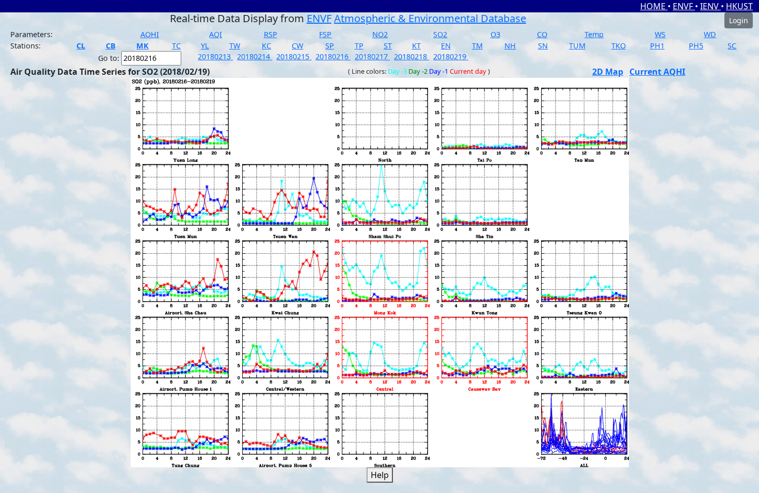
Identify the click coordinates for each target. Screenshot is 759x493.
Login (738, 20)
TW (234, 46)
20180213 (215, 56)
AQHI (149, 34)
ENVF (684, 6)
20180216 (333, 56)
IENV (710, 6)
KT (416, 46)
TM (477, 46)
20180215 (293, 56)
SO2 (440, 34)
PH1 (657, 46)
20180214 (254, 56)
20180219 (450, 56)
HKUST (739, 6)
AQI (215, 34)
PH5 (696, 46)
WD (710, 34)
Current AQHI (657, 71)
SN (543, 46)
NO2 (380, 34)
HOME (654, 6)
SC (732, 46)
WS (660, 34)
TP (359, 46)
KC (266, 46)
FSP (325, 34)
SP (329, 46)
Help (380, 475)
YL (205, 46)
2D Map (607, 71)
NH (510, 46)
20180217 (372, 56)
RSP (270, 34)
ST (388, 46)
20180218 (411, 56)
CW (297, 46)
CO (542, 34)
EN (446, 46)
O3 (495, 34)
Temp (594, 34)
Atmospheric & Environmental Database (430, 18)
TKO (618, 46)
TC (176, 46)
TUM (577, 46)
